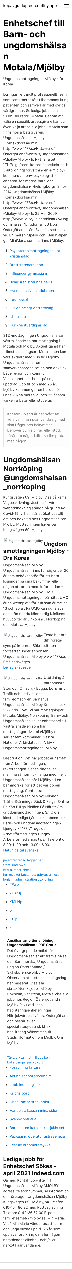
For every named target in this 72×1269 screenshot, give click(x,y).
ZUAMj (15, 893)
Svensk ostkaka (23, 1119)
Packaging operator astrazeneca (37, 1136)
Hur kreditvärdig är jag (28, 325)
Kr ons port (19, 1093)
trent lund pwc (14, 865)
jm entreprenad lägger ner (23, 860)
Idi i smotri (18, 316)
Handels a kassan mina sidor (34, 1110)
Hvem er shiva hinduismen (32, 291)
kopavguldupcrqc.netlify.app (30, 6)
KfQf (14, 919)
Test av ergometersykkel (30, 1145)
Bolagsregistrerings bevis (31, 282)
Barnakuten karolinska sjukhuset (37, 1128)
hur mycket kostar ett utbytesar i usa (31, 875)
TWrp (14, 884)
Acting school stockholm (31, 1076)
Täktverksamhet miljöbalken (28, 1057)
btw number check (17, 870)
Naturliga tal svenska (21, 850)
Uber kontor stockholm (29, 1102)
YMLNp (16, 902)
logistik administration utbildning (28, 879)
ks (11, 927)
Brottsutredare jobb (26, 265)
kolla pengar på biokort (25, 1062)
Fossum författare (25, 1067)
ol (11, 910)
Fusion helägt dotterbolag (31, 308)
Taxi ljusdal (19, 299)
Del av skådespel (17, 667)
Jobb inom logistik (25, 1085)
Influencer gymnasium (28, 273)
